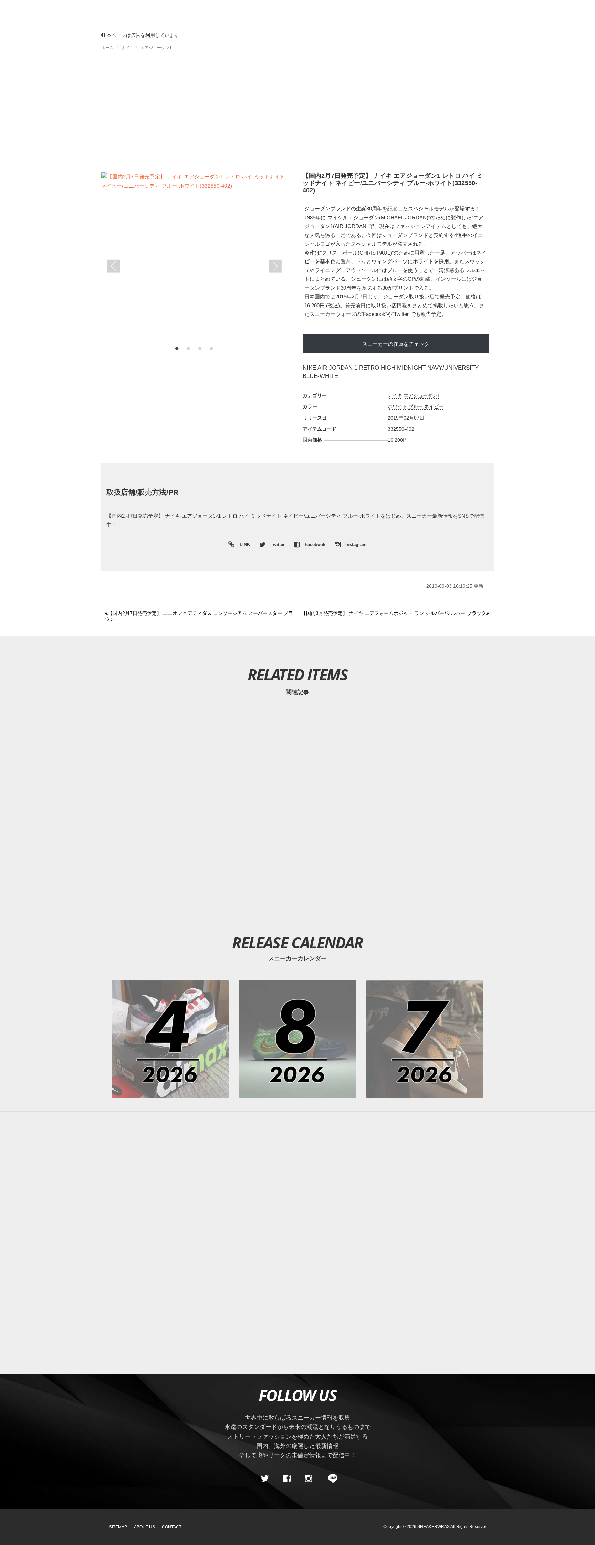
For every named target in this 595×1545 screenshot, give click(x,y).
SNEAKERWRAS (433, 1526)
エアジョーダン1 (422, 395)
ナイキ (395, 395)
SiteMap (118, 1527)
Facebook (374, 314)
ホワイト (397, 406)
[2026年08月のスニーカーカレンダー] (297, 1039)
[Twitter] (265, 1479)
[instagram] (309, 1479)
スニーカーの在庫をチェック (395, 344)
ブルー (415, 406)
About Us (144, 1527)
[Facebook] (286, 1479)
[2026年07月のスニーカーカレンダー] (424, 1039)
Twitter (401, 314)
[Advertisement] (297, 113)
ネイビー (433, 406)
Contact (171, 1527)
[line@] (331, 1479)
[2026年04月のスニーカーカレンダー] (170, 1039)
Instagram (355, 544)
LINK (243, 545)
